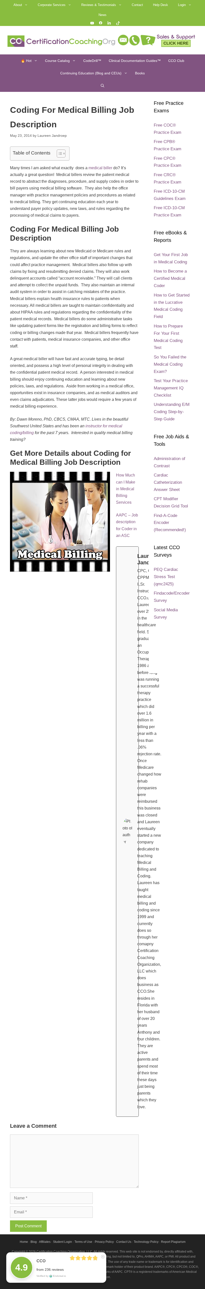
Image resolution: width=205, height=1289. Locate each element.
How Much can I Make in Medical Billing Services (125, 488)
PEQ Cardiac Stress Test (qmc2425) (166, 576)
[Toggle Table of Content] (58, 153)
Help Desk (160, 5)
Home (24, 1242)
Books (140, 73)
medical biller (100, 168)
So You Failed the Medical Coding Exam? (170, 364)
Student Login (62, 1242)
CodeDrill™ (92, 61)
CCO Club (176, 61)
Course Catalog (57, 61)
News (102, 15)
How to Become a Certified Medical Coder (170, 278)
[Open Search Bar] (102, 85)
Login (182, 5)
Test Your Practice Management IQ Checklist (171, 388)
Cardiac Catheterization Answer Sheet (168, 482)
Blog (33, 1242)
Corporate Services (52, 5)
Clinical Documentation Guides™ (135, 61)
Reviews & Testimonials (98, 5)
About (18, 5)
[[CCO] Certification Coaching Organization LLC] (62, 41)
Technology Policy (146, 1242)
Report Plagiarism (173, 1242)
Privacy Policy (104, 1242)
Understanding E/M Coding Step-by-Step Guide (172, 411)
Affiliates (44, 1242)
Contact (137, 5)
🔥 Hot (26, 61)
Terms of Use (83, 1242)
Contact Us (123, 1242)
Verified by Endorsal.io (51, 1276)
